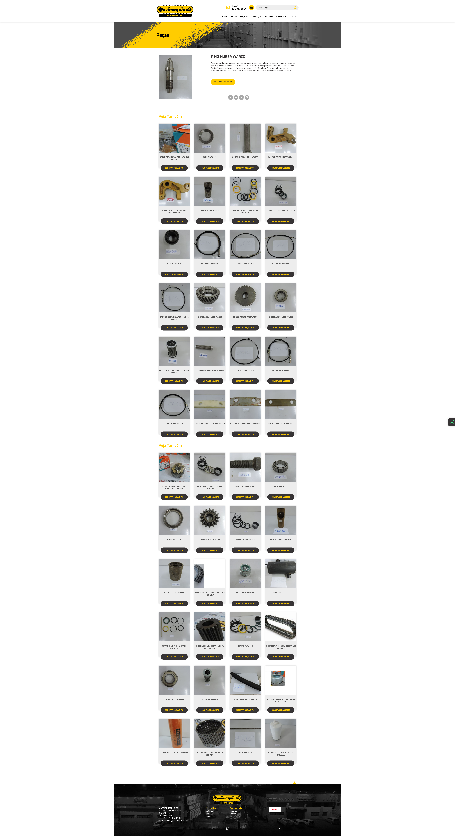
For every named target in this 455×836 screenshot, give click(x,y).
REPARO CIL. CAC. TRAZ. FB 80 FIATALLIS (245, 211)
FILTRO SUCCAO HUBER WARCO (245, 157)
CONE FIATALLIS (209, 157)
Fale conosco (235, 816)
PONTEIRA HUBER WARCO (280, 539)
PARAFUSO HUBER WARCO (245, 486)
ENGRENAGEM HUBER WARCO (210, 317)
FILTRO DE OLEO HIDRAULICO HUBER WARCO (174, 371)
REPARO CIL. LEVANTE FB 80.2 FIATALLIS (209, 487)
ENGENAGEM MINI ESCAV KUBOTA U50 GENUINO (210, 647)
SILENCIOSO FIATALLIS (281, 593)
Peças (208, 816)
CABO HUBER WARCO (209, 264)
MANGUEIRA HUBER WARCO (245, 699)
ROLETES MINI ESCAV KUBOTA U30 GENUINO (209, 753)
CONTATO (294, 16)
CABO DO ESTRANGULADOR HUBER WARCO (174, 318)
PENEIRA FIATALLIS (210, 699)
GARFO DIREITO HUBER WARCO (281, 157)
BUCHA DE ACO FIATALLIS (174, 593)
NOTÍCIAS (269, 16)
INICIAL (225, 16)
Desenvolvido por (289, 829)
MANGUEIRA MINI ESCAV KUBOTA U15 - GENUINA (209, 594)
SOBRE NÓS (281, 16)
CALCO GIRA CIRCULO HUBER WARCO (210, 423)
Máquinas (210, 811)
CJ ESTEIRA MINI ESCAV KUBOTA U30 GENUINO (281, 647)
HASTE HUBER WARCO (210, 210)
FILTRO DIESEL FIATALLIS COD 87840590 (280, 753)
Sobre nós (234, 814)
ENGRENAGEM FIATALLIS (210, 539)
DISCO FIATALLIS (174, 539)
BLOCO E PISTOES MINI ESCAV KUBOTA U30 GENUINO (174, 487)
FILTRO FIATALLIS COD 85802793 (174, 752)
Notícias (233, 811)
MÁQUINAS (245, 16)
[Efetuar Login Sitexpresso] (217, 829)
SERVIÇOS (257, 16)
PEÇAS (234, 16)
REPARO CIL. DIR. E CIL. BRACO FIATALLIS (174, 647)
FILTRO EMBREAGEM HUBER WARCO (210, 370)
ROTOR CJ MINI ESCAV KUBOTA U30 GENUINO (174, 158)
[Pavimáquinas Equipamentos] (175, 16)
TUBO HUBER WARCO (245, 752)
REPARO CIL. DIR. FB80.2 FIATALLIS (280, 210)
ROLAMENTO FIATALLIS (174, 699)
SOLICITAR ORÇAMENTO (174, 168)
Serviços (209, 814)
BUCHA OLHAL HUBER (174, 264)
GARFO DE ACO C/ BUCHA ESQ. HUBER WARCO (174, 211)
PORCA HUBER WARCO (245, 593)
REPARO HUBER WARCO (245, 539)
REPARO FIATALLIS (245, 646)
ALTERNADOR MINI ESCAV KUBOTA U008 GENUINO (281, 700)
